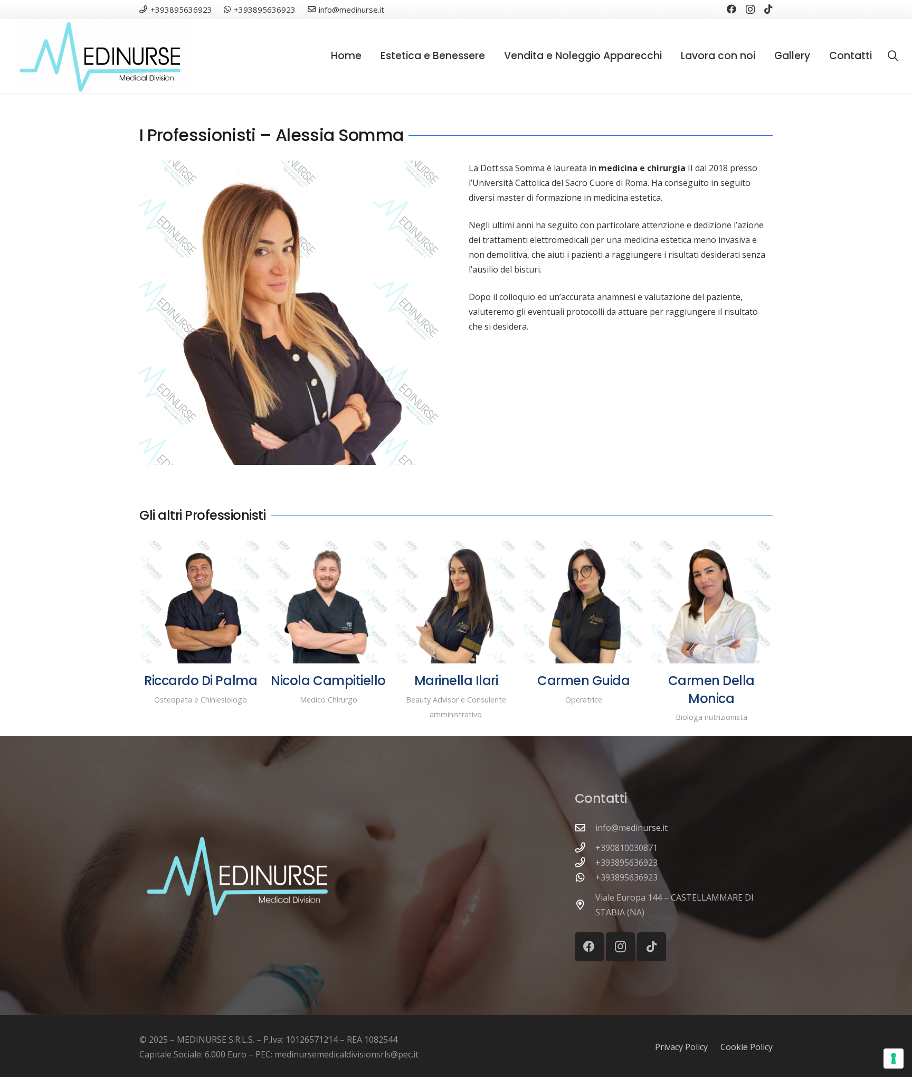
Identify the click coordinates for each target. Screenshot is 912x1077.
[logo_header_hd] (102, 56)
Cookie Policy (746, 1047)
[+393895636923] (585, 862)
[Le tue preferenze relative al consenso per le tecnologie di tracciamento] (894, 1058)
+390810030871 (626, 848)
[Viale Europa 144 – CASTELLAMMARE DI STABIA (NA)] (585, 905)
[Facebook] (731, 9)
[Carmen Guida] (583, 602)
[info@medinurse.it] (585, 827)
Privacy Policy (681, 1047)
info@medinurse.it (631, 827)
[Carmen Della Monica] (711, 602)
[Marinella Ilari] (456, 602)
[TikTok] (768, 9)
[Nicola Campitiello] (328, 602)
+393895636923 (626, 862)
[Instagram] (750, 9)
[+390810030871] (585, 847)
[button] (491, 56)
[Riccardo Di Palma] (200, 602)
